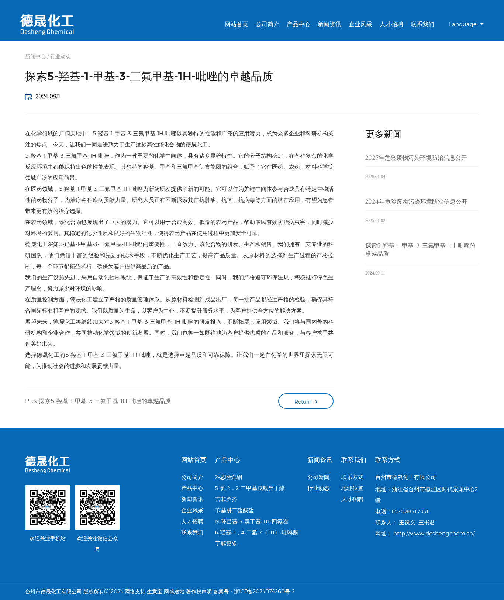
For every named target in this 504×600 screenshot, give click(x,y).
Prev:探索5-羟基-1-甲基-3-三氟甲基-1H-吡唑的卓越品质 (98, 400)
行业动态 (60, 56)
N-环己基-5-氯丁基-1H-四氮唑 (251, 521)
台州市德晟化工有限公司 (405, 476)
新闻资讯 (329, 24)
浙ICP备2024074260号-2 (264, 591)
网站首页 (236, 24)
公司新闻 (318, 477)
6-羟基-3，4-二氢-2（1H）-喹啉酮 (256, 532)
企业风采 (360, 24)
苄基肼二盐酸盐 (234, 510)
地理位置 (352, 488)
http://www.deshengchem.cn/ (434, 533)
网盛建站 (174, 591)
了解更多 (226, 543)
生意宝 (154, 591)
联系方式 (352, 477)
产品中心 (298, 24)
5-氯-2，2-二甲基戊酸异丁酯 (250, 488)
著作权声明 (199, 591)
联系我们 (422, 24)
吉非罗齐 (226, 499)
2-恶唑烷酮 (228, 477)
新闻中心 (35, 56)
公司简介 (267, 24)
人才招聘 (391, 24)
